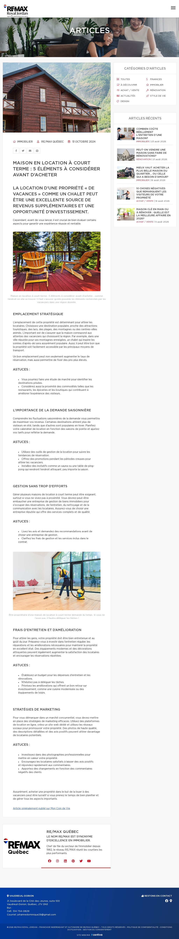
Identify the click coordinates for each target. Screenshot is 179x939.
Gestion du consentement (97, 930)
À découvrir (128, 85)
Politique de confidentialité (142, 927)
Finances (155, 79)
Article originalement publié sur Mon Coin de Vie (41, 808)
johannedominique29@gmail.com (36, 915)
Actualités (127, 96)
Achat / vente (129, 90)
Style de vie (157, 96)
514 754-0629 (21, 911)
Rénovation (157, 90)
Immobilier (24, 142)
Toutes (125, 79)
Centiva (96, 935)
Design (124, 101)
